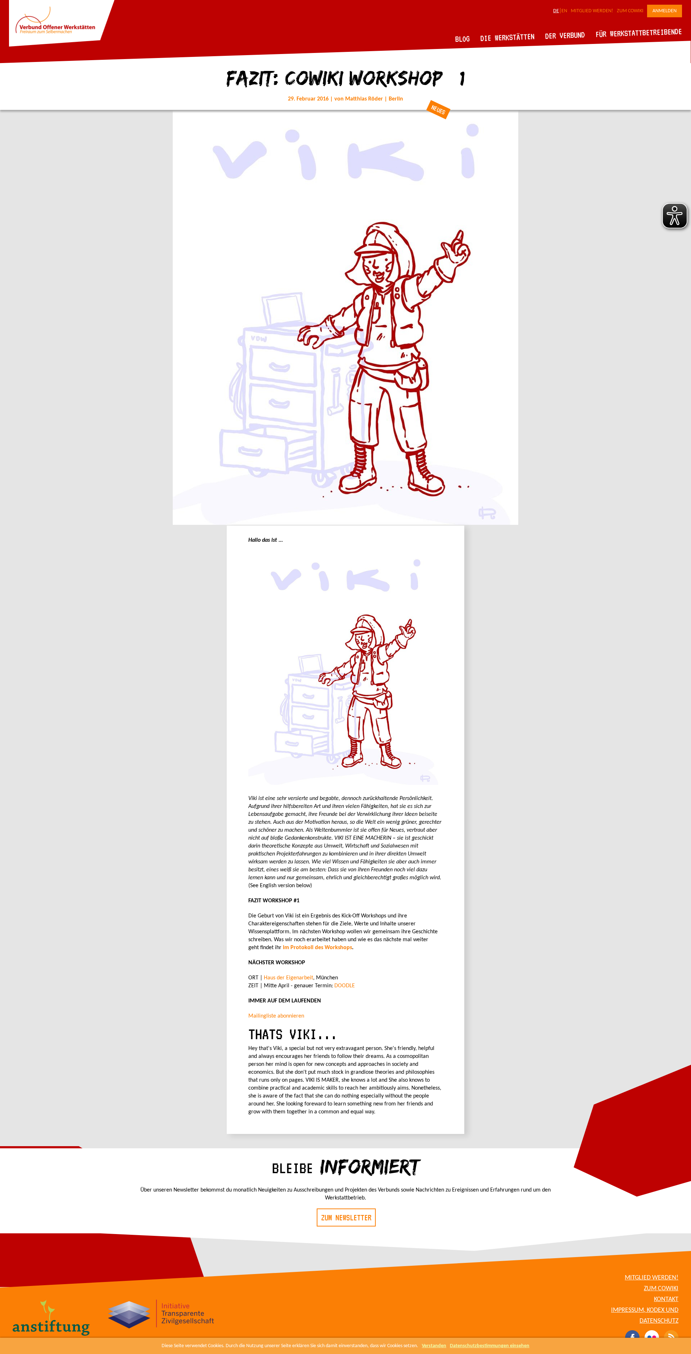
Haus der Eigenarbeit (288, 978)
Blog (462, 39)
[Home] (61, 45)
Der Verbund (565, 35)
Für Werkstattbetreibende (638, 32)
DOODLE (344, 986)
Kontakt (666, 1299)
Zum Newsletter (346, 1217)
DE (556, 11)
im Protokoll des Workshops (317, 948)
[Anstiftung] (51, 1319)
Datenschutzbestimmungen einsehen (489, 1346)
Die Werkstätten (507, 37)
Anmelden (664, 11)
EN (564, 11)
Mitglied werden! (592, 11)
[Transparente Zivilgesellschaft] (161, 1315)
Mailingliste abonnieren (276, 1016)
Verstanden (434, 1346)
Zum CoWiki (630, 11)
